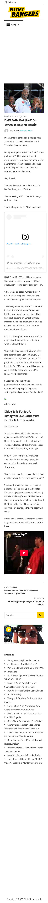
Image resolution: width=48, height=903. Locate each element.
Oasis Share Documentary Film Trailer (24, 721)
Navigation (16, 24)
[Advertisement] (24, 54)
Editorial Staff (26, 130)
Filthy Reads (21, 116)
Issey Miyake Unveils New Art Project (24, 755)
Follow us (11, 2)
